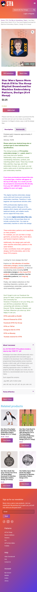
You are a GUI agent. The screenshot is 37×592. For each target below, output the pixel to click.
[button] (34, 3)
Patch (25, 20)
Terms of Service (8, 392)
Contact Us (7, 562)
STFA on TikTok (9, 326)
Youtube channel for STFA (13, 337)
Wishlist (6, 575)
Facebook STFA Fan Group (13, 323)
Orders (6, 578)
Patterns (6, 537)
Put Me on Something (16, 20)
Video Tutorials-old (9, 556)
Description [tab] (9, 129)
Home (3, 20)
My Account (7, 572)
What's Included (9, 345)
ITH (7, 20)
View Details (7, 440)
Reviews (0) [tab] (20, 129)
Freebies (6, 546)
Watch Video (7, 399)
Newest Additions (9, 535)
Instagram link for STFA (12, 330)
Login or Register (29, 14)
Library (6, 581)
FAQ (5, 559)
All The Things (8, 532)
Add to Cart (11, 110)
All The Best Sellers (9, 543)
